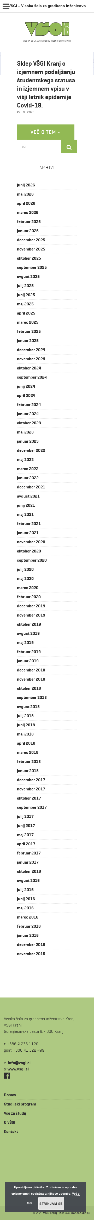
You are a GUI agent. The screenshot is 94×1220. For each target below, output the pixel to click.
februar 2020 (29, 596)
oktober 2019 (29, 624)
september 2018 (32, 697)
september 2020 (32, 560)
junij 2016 (26, 898)
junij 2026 (26, 185)
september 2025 (32, 267)
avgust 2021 (28, 496)
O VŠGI (9, 1122)
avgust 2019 (28, 633)
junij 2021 (26, 505)
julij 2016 (25, 889)
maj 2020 (25, 578)
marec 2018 (27, 752)
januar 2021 (28, 532)
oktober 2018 (29, 688)
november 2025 (31, 249)
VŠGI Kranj (50, 1213)
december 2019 (31, 605)
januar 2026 (28, 230)
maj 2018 (25, 734)
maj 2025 (25, 303)
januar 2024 (28, 413)
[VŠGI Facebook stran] (7, 1075)
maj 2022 (25, 459)
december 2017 (31, 779)
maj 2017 (25, 834)
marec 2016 (27, 917)
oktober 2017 (29, 798)
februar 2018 (29, 761)
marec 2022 (27, 468)
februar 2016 (29, 926)
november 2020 (31, 541)
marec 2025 (27, 322)
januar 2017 (28, 862)
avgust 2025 (28, 276)
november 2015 (31, 953)
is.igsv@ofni (19, 1062)
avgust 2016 (28, 880)
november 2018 (31, 679)
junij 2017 (26, 825)
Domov (10, 1094)
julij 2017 (25, 816)
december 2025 (31, 239)
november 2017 (31, 788)
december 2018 (31, 670)
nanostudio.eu (80, 1213)
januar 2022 (28, 477)
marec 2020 (27, 587)
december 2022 (31, 450)
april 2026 (26, 203)
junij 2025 (26, 294)
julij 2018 (25, 715)
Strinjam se (51, 1203)
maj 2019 (25, 642)
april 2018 (26, 743)
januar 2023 (28, 441)
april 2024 (26, 395)
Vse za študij (15, 1113)
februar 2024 (29, 404)
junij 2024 (26, 386)
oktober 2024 (29, 368)
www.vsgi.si (18, 1069)
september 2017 (32, 807)
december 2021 (31, 486)
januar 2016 (28, 935)
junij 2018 (26, 724)
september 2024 (32, 377)
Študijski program (20, 1104)
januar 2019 (28, 660)
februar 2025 (29, 331)
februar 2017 (29, 853)
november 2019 (31, 615)
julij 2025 (25, 285)
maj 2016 (25, 907)
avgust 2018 (28, 706)
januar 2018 (28, 770)
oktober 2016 (29, 871)
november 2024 (31, 358)
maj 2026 (25, 194)
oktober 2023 (29, 422)
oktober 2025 (29, 258)
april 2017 (26, 843)
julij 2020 (25, 569)
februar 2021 (29, 523)
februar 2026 (29, 221)
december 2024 (31, 349)
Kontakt (11, 1131)
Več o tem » (46, 132)
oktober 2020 (29, 551)
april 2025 (26, 313)
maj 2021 (25, 514)
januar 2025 (28, 340)
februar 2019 (29, 651)
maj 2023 (25, 432)
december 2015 (31, 944)
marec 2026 (27, 212)
